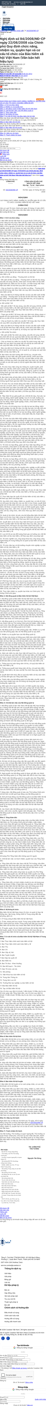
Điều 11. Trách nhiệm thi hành (10, 135)
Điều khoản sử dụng (11, 1312)
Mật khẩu (3, 1362)
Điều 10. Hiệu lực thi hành (9, 133)
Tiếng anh (5, 154)
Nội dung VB (4, 150)
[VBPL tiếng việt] (1, 87)
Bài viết (5, 24)
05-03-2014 (13, 76)
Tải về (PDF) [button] (4, 144)
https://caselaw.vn (30, 1333)
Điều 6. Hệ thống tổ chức (9, 114)
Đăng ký (30, 1405)
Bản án (6, 1290)
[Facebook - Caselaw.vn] (3, 1338)
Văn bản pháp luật (17, 31)
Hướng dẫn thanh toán (12, 1321)
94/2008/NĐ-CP (32, 31)
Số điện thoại (4, 1360)
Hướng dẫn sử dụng (9, 4)
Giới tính (3, 1366)
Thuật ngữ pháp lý (11, 1302)
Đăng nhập (29, 1382)
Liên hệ (22, 4)
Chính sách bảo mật (11, 1315)
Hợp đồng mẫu (9, 1293)
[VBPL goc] (1, 94)
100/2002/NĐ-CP (36, 1122)
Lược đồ (3, 156)
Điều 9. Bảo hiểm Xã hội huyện (11, 127)
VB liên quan (4, 158)
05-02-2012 (16, 74)
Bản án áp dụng (6, 160)
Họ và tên (3, 1355)
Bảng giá (7, 1279)
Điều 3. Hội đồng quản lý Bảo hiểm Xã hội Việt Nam (18, 109)
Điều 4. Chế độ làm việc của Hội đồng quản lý (16, 110)
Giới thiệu (7, 1273)
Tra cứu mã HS (9, 1299)
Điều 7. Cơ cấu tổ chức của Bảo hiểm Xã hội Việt (17, 116)
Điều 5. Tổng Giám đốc (8, 112)
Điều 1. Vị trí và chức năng (9, 105)
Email (2, 1357)
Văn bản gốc (4, 152)
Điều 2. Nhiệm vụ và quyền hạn (11, 107)
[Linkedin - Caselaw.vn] (8, 1338)
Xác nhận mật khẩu (7, 1364)
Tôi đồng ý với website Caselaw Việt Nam (21, 1369)
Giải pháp (7, 1276)
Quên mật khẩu (40, 1399)
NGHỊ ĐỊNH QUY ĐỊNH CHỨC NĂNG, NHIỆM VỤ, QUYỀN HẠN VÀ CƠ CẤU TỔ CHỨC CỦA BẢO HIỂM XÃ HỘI (22, 102)
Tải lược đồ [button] (4, 146)
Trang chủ (3, 31)
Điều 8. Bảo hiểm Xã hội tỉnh (10, 122)
